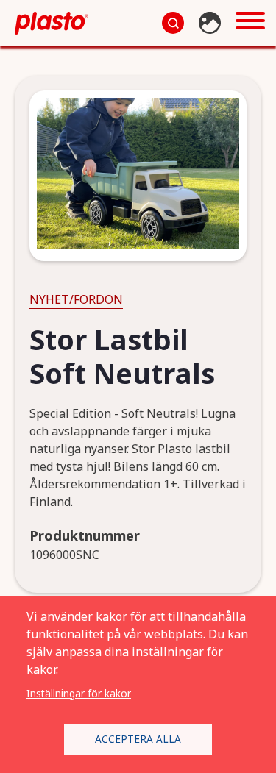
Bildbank (211, 23)
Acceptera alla (138, 739)
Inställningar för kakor (78, 693)
